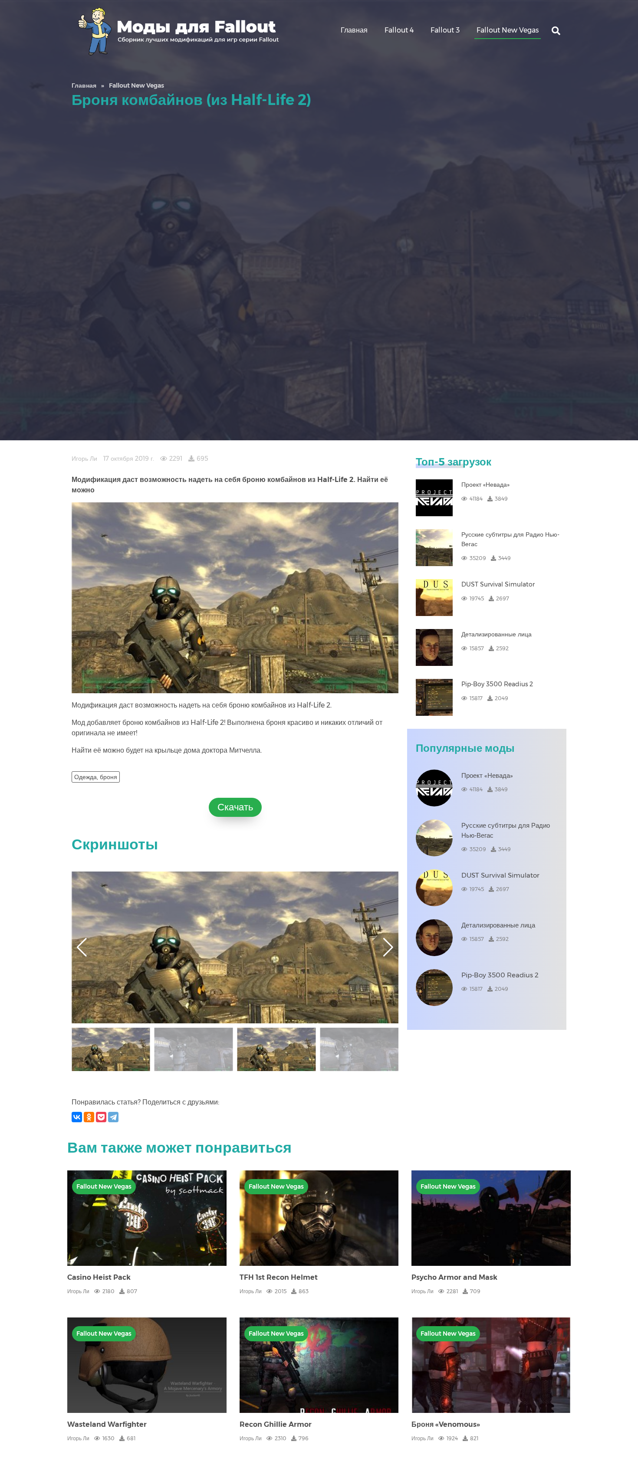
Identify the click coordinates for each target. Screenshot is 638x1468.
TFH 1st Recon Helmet (279, 1277)
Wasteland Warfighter (107, 1424)
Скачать (235, 807)
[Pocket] (101, 1117)
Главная (354, 30)
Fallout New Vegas (508, 30)
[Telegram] (113, 1117)
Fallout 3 (445, 30)
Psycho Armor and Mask (454, 1277)
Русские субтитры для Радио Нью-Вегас (510, 539)
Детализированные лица (496, 634)
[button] (388, 947)
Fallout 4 (399, 30)
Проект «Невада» (485, 484)
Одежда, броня (95, 777)
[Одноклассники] (89, 1117)
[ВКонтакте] (77, 1117)
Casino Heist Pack (99, 1277)
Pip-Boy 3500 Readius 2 (497, 684)
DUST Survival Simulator (498, 584)
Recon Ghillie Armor (276, 1424)
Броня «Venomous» (445, 1424)
